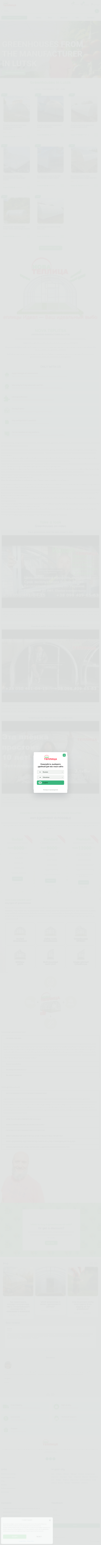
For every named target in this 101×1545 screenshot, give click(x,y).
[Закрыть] (64, 755)
